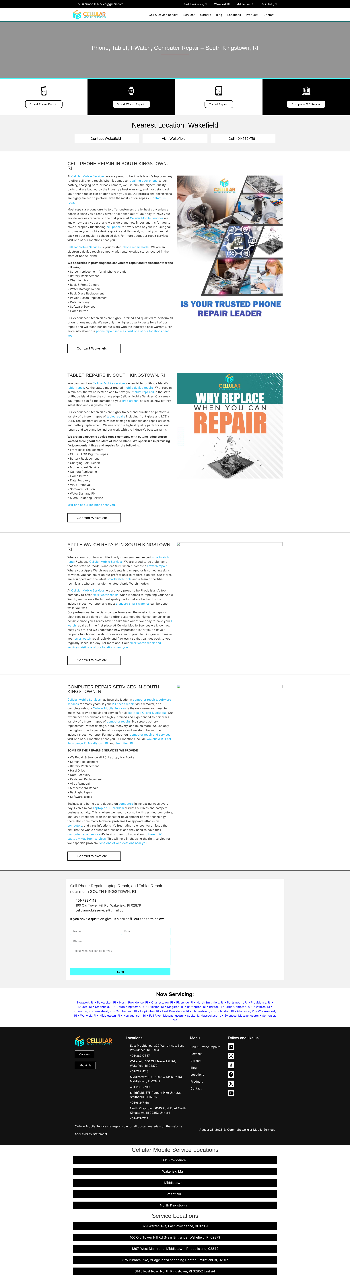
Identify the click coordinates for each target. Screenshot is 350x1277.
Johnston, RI (225, 1011)
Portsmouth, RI (237, 1002)
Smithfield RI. (124, 743)
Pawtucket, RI (106, 1002)
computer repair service (83, 834)
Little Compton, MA (238, 1007)
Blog (219, 15)
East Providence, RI (175, 1011)
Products (252, 15)
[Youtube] (231, 1093)
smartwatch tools (118, 579)
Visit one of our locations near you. (123, 843)
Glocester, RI (245, 1011)
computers (126, 803)
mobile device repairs (138, 387)
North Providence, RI (133, 1002)
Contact (269, 15)
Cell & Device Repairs (163, 15)
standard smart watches (132, 603)
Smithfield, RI (104, 1007)
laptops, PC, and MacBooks (147, 712)
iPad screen (130, 401)
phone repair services (111, 331)
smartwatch (83, 638)
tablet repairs (116, 416)
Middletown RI (98, 743)
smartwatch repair (105, 595)
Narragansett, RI (134, 1015)
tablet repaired (143, 392)
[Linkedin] (231, 1046)
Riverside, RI (184, 1002)
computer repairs (119, 721)
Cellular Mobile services (109, 383)
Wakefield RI (155, 739)
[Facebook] (231, 1074)
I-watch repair (156, 566)
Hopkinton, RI (149, 1011)
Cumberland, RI (126, 1011)
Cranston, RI (82, 1011)
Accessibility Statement (91, 1134)
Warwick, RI (88, 1015)
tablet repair (75, 387)
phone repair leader (135, 247)
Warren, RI (263, 1007)
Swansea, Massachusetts (241, 1015)
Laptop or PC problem (108, 808)
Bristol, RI (215, 1007)
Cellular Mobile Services (87, 176)
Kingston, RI (175, 1007)
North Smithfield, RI (210, 1002)
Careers (205, 15)
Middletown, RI (110, 1015)
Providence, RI (261, 1002)
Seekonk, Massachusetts (204, 1015)
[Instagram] (231, 1056)
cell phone (113, 227)
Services (189, 15)
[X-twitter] (231, 1084)
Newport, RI (85, 1002)
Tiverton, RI (156, 1007)
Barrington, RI (196, 1007)
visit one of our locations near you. (91, 505)
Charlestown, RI (162, 1002)
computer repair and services (150, 734)
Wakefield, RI (103, 1011)
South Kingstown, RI (130, 1007)
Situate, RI (85, 1007)
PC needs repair (123, 704)
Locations (234, 15)
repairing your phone (143, 180)
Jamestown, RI (203, 1011)
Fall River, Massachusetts (166, 1015)
